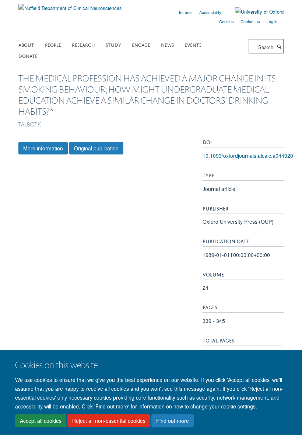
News (167, 44)
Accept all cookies (41, 420)
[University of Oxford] (254, 11)
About (26, 44)
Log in (272, 21)
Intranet (186, 12)
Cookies (226, 21)
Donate (28, 55)
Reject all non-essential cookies (108, 420)
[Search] (279, 46)
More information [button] (43, 148)
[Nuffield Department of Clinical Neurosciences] (70, 5)
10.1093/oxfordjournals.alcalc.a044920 (248, 155)
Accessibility (210, 12)
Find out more (172, 420)
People (53, 44)
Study (113, 44)
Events (193, 44)
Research (83, 44)
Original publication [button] (96, 148)
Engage (141, 44)
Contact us (250, 21)
